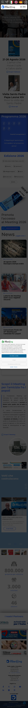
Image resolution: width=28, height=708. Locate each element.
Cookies (11, 366)
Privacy (15, 366)
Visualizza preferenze (14, 364)
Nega (14, 360)
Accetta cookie (14, 356)
